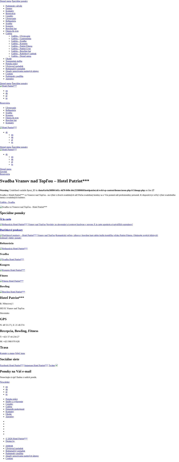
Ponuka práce (12, 63)
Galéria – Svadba (18, 41)
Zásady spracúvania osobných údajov (22, 71)
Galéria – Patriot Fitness (21, 46)
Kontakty (10, 11)
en (7, 91)
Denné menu (5, 1)
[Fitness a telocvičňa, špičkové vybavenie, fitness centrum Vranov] (11, 281)
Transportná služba (14, 61)
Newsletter (5, 382)
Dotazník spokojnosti (15, 409)
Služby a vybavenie (14, 401)
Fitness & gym (12, 31)
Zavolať (3, 171)
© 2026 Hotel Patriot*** (16, 438)
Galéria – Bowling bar (21, 51)
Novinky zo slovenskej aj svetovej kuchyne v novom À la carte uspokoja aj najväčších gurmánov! (89, 224)
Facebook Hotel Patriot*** (12, 365)
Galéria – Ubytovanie (20, 36)
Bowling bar (11, 28)
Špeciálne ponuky (20, 1)
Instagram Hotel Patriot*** (36, 365)
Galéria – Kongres (19, 43)
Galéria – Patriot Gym (21, 48)
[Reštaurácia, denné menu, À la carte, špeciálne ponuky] (14, 248)
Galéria (9, 33)
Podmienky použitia (14, 76)
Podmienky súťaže (14, 6)
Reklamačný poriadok (15, 68)
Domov (9, 8)
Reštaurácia (11, 21)
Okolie (9, 58)
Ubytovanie (11, 18)
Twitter (52, 365)
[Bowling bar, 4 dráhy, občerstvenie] (12, 292)
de (7, 93)
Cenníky (9, 16)
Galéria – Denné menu (21, 56)
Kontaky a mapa (7, 353)
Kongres (9, 26)
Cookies (9, 74)
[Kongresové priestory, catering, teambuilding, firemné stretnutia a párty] (12, 270)
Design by (10, 441)
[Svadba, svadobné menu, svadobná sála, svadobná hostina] (12, 259)
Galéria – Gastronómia (21, 38)
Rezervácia (10, 13)
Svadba (9, 23)
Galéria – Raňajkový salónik (23, 53)
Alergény (10, 79)
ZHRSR (9, 446)
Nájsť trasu (20, 353)
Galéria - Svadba (7, 202)
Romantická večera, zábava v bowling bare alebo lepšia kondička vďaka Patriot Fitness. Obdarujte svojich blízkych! (107, 235)
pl (6, 96)
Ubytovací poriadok (14, 66)
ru (6, 98)
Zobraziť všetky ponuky (10, 238)
